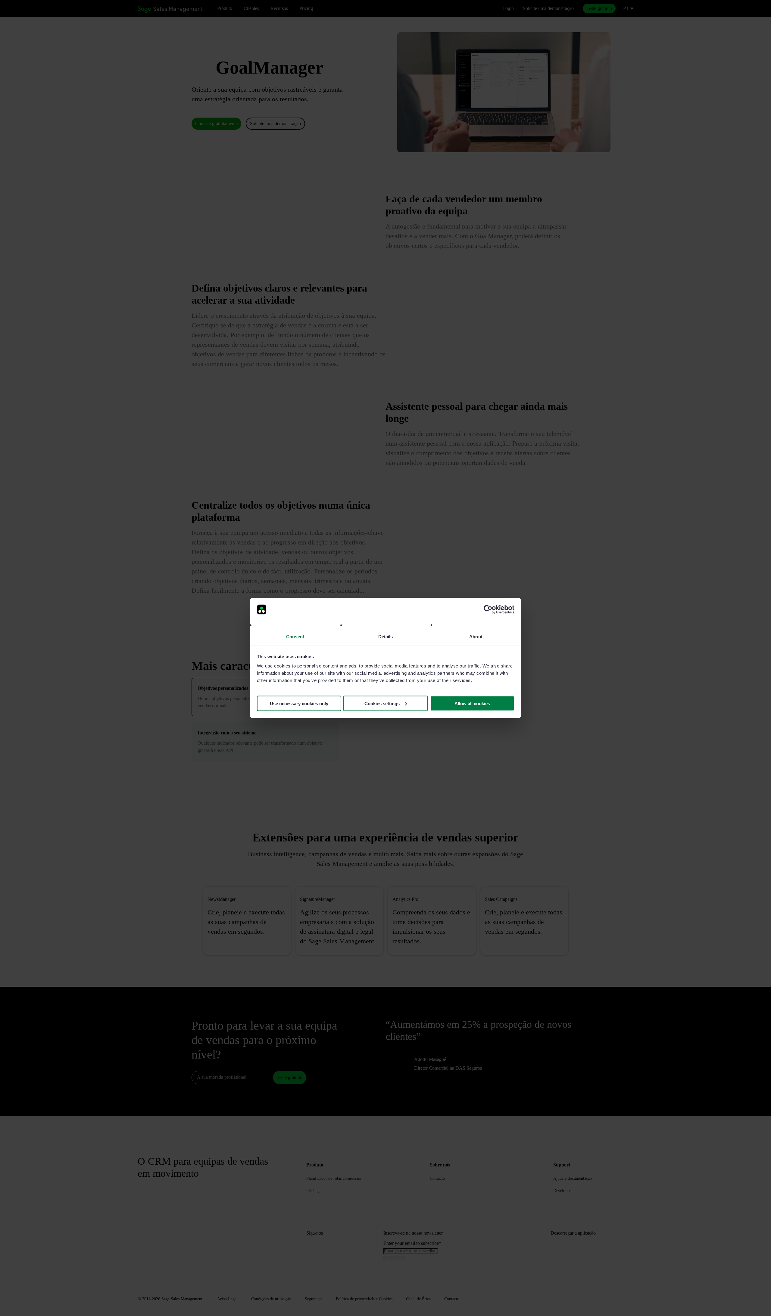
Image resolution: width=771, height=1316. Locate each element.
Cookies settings (382, 703)
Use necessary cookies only (299, 703)
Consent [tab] (295, 636)
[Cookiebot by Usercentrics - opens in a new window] (488, 609)
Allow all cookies (472, 703)
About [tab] (475, 636)
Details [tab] (385, 636)
